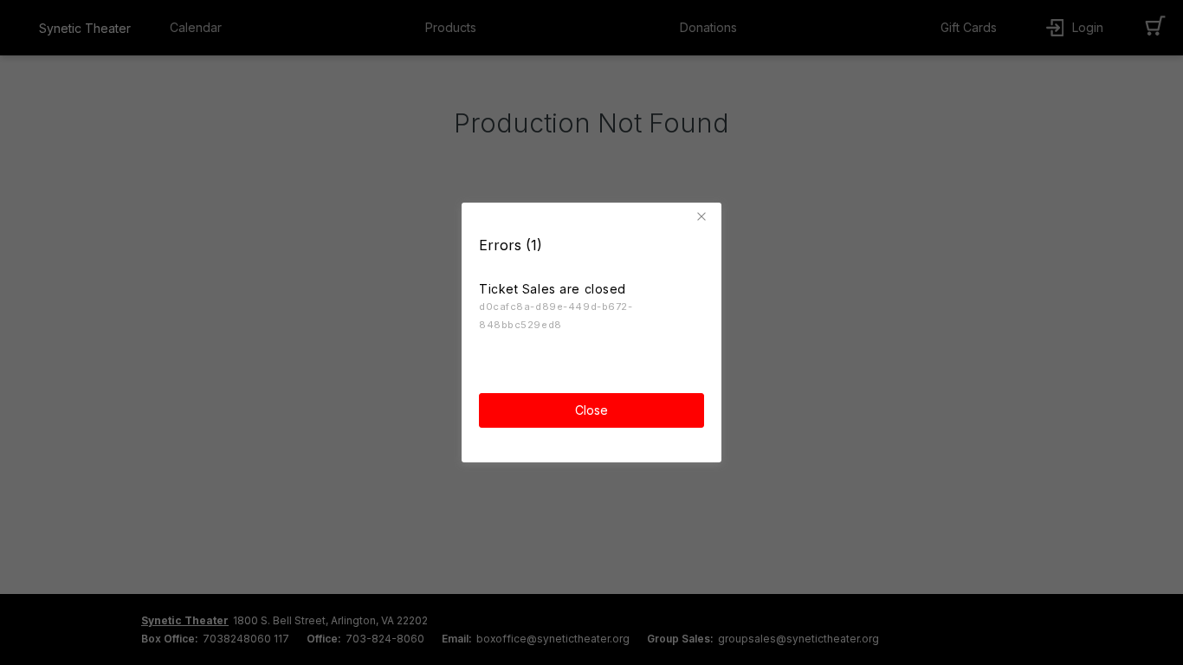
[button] (704, 216)
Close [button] (591, 410)
